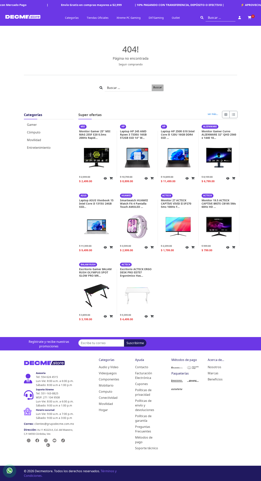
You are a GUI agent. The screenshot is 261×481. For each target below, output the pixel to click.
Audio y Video (108, 367)
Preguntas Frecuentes (143, 429)
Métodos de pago (143, 439)
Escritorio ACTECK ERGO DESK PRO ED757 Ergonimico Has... (136, 272)
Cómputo (34, 132)
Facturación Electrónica (143, 375)
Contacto (141, 367)
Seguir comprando (131, 64)
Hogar (103, 410)
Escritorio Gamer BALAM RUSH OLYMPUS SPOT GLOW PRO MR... (95, 272)
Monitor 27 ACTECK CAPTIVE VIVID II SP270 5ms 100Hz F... (176, 203)
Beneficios (215, 379)
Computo (105, 391)
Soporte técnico (146, 448)
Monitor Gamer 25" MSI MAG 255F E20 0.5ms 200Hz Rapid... (94, 134)
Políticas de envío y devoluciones (144, 405)
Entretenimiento (39, 147)
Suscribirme (135, 343)
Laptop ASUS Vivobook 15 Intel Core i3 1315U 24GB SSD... (96, 203)
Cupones (141, 384)
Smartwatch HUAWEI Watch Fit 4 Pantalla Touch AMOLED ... (134, 203)
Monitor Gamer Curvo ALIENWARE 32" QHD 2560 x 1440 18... (219, 134)
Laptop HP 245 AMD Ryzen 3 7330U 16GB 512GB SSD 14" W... (133, 134)
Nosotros (214, 367)
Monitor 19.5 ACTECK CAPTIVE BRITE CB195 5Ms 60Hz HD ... (219, 203)
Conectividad (108, 398)
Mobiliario (106, 385)
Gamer (32, 125)
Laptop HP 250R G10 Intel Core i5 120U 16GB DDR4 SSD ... (178, 134)
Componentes (109, 379)
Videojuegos (108, 373)
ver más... (213, 114)
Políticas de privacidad (143, 392)
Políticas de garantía (143, 418)
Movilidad (34, 140)
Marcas (213, 373)
